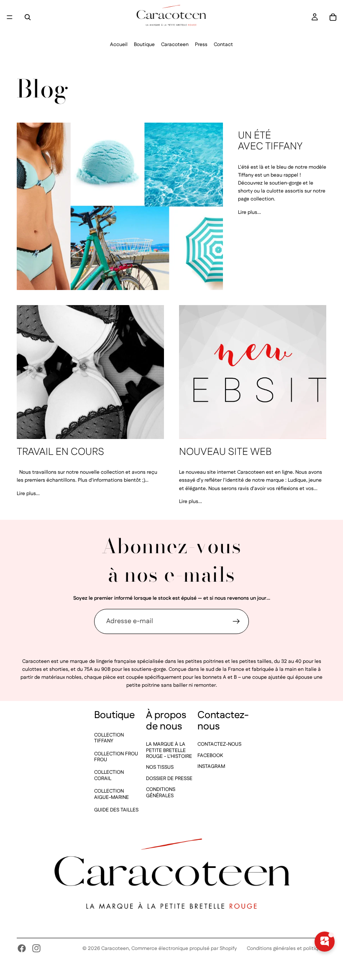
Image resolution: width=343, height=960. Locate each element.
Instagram (211, 766)
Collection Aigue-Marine (111, 794)
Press (201, 44)
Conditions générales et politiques (286, 948)
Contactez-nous (219, 744)
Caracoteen (175, 44)
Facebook (210, 755)
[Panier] (333, 17)
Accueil (119, 44)
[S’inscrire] (236, 621)
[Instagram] (36, 948)
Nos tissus (160, 767)
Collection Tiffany (109, 738)
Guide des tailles (116, 810)
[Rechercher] (27, 17)
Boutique (144, 44)
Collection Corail (109, 775)
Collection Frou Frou (116, 756)
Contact (223, 44)
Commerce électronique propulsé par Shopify (184, 948)
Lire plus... (249, 212)
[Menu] (9, 17)
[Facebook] (22, 948)
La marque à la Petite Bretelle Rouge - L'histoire (169, 750)
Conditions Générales (160, 792)
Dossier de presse (169, 778)
